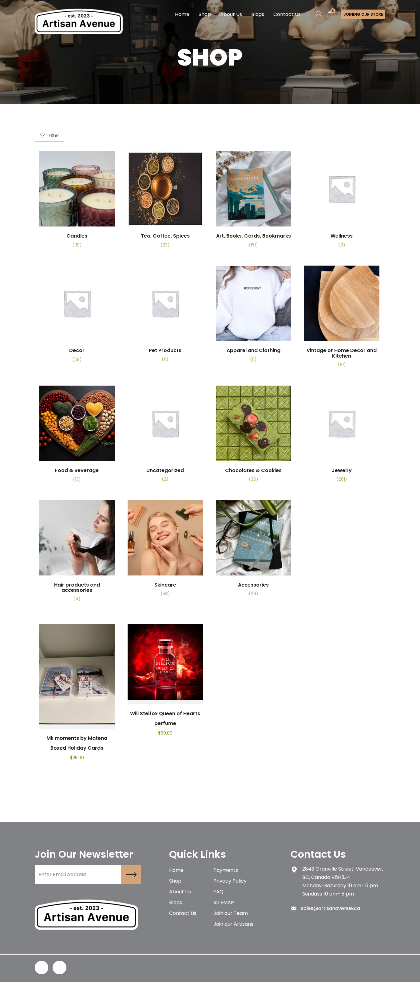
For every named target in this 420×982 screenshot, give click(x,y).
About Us (231, 14)
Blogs (257, 14)
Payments (225, 870)
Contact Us (287, 14)
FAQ (218, 891)
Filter (53, 135)
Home (182, 14)
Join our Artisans (233, 924)
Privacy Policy (230, 880)
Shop (205, 14)
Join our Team (230, 913)
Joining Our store (363, 14)
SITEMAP (223, 902)
